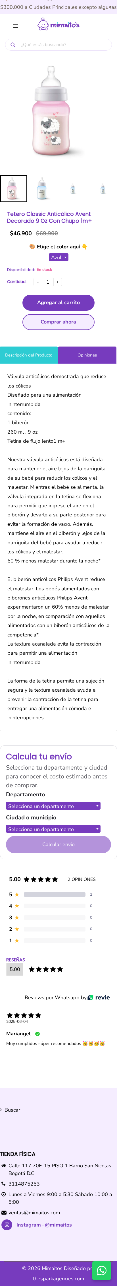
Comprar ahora (58, 321)
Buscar (12, 1109)
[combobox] (58, 257)
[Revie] (99, 997)
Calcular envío (58, 844)
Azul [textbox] (56, 257)
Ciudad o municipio (31, 817)
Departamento (25, 794)
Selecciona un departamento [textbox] (41, 806)
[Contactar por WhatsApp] (101, 1270)
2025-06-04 (17, 1021)
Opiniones (87, 355)
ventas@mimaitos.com (34, 1212)
